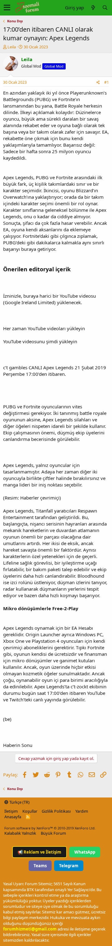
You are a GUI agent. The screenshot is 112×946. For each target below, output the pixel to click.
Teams (40, 865)
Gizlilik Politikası (56, 811)
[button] (7, 8)
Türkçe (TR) (19, 802)
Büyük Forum (53, 833)
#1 (106, 82)
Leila (11, 47)
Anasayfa (12, 816)
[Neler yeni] (93, 7)
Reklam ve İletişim (39, 852)
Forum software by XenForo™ (50, 828)
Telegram (68, 865)
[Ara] (105, 7)
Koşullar (29, 811)
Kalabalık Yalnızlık (20, 833)
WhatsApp (84, 852)
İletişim (11, 811)
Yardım (81, 811)
